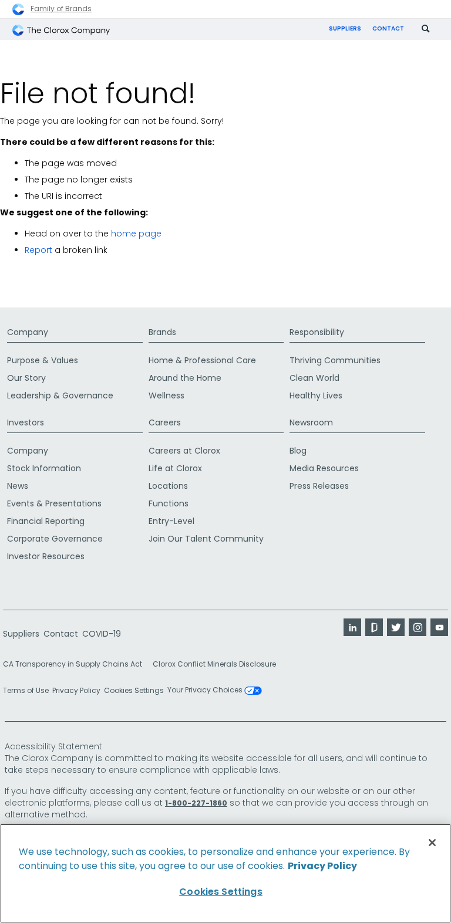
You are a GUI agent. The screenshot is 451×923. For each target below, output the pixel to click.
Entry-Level (171, 521)
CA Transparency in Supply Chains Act (76, 664)
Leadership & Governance (60, 395)
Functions (169, 503)
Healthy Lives (316, 395)
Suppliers (345, 28)
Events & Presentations (54, 503)
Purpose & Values (42, 360)
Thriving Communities (335, 360)
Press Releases (319, 486)
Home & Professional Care (202, 360)
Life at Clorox (175, 468)
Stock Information (44, 468)
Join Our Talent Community (206, 539)
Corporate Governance (55, 539)
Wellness (166, 395)
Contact (388, 28)
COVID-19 (101, 634)
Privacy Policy (76, 690)
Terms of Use (26, 690)
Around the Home (185, 378)
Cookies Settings (134, 691)
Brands (162, 332)
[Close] (432, 843)
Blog (298, 451)
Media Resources (324, 468)
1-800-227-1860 (196, 803)
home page (136, 233)
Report (38, 250)
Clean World (314, 378)
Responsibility (317, 332)
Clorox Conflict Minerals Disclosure (214, 664)
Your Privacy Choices (205, 691)
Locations (168, 486)
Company (27, 332)
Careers (165, 422)
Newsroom (311, 422)
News (17, 486)
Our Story (26, 378)
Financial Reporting (46, 521)
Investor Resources (46, 556)
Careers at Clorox (184, 451)
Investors (25, 422)
